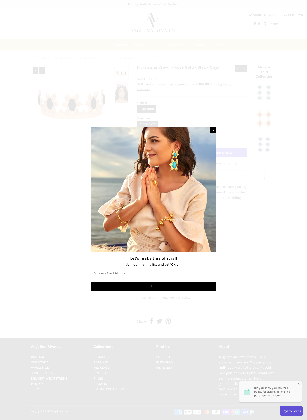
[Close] (213, 130)
